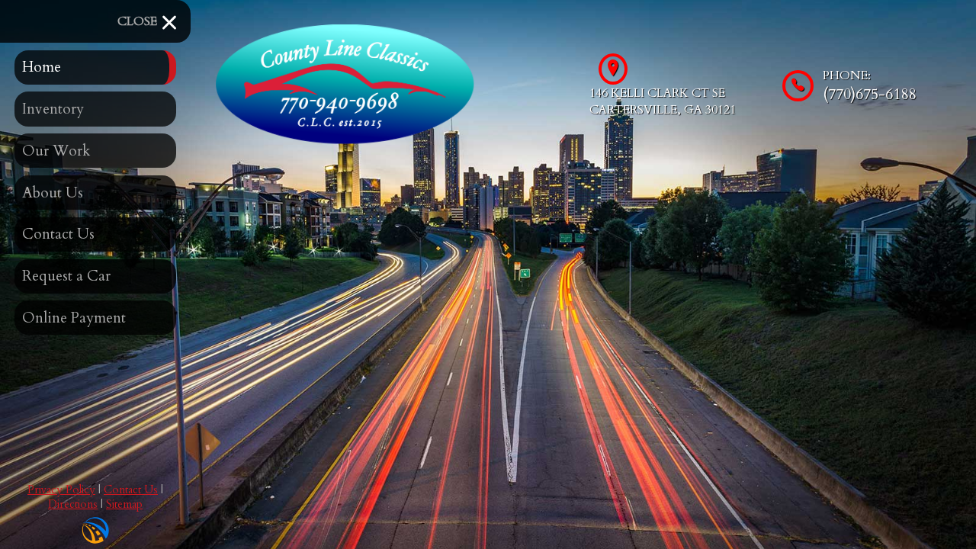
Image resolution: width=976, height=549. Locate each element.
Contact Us (131, 490)
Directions (73, 504)
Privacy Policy (61, 490)
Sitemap (124, 504)
